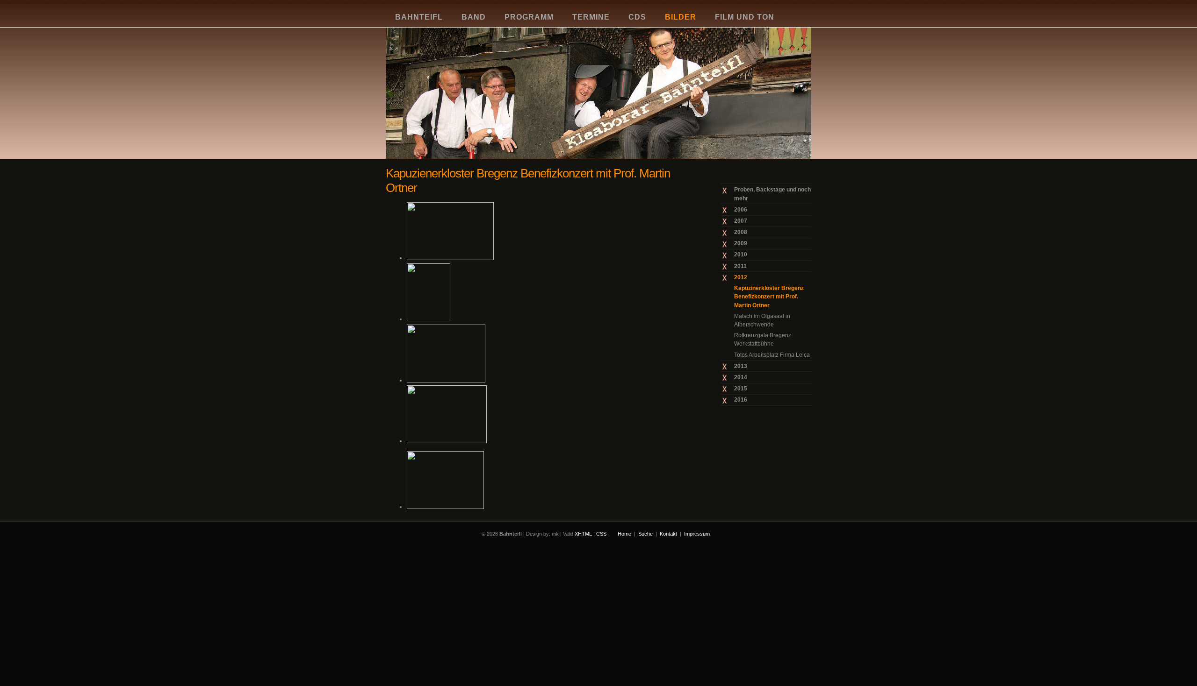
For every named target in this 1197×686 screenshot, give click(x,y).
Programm (529, 17)
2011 (740, 266)
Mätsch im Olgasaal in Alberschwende (762, 320)
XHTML (583, 534)
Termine (591, 17)
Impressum (697, 534)
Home (624, 534)
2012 (740, 277)
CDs (637, 17)
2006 (740, 209)
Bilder (680, 17)
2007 (740, 221)
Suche (645, 534)
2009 (740, 243)
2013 (740, 366)
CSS (601, 534)
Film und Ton (744, 17)
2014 (740, 377)
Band (473, 17)
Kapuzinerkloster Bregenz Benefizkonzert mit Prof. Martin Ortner (769, 297)
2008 (740, 232)
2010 (740, 254)
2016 (740, 399)
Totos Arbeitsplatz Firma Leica (772, 355)
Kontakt (668, 534)
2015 (740, 388)
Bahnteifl (419, 17)
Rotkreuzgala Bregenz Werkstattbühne (762, 339)
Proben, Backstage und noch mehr (772, 193)
